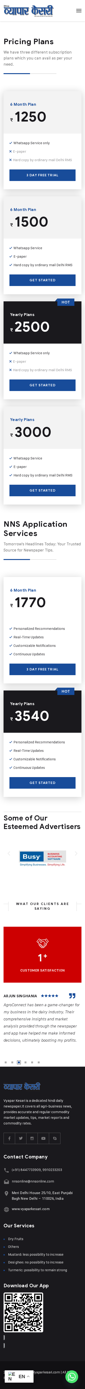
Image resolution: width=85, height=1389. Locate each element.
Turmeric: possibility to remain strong (37, 1270)
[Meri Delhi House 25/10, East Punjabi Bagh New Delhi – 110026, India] (6, 1193)
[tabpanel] (42, 1018)
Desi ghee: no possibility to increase (36, 1262)
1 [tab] (6, 1062)
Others (13, 1246)
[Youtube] (43, 1138)
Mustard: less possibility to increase (36, 1254)
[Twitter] (20, 1138)
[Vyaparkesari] (29, 11)
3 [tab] (19, 1062)
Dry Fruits (15, 1239)
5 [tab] (32, 1062)
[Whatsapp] (71, 1376)
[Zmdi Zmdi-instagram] (32, 1138)
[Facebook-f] (9, 1138)
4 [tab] (25, 1062)
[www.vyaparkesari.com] (6, 1209)
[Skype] (54, 1138)
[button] (9, 853)
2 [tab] (12, 1062)
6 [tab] (39, 1062)
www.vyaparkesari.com (31, 1209)
